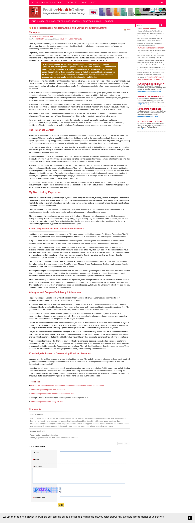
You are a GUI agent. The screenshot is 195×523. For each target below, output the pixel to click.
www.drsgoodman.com (146, 129)
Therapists (72, 2)
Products (46, 2)
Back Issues (57, 21)
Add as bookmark (30, 28)
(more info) (42, 36)
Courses (58, 2)
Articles (43, 21)
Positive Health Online (57, 12)
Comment (38, 466)
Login (161, 2)
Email (36, 460)
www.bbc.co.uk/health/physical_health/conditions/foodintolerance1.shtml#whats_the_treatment (67, 386)
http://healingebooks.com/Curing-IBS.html (47, 402)
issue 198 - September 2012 (71, 39)
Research (88, 21)
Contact (109, 21)
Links (98, 21)
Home (33, 21)
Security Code (39, 498)
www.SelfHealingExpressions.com (151, 48)
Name (36, 453)
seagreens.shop (143, 104)
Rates (93, 2)
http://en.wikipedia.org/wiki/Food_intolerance (48, 390)
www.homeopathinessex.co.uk (149, 91)
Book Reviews (73, 21)
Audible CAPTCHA (60, 491)
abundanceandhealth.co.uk (147, 116)
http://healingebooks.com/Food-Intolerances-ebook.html (52, 394)
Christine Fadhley (149, 29)
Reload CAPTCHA (60, 488)
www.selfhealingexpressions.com (150, 79)
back (128, 30)
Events (34, 2)
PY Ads (84, 2)
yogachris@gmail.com (155, 77)
